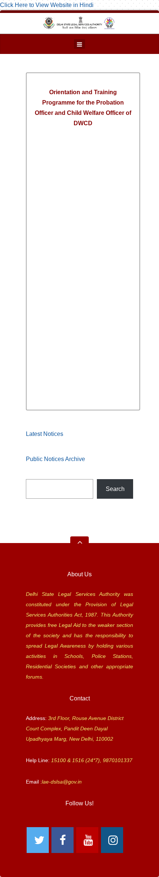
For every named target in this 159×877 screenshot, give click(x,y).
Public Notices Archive (55, 459)
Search (115, 489)
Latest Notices (44, 434)
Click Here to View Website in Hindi (47, 5)
